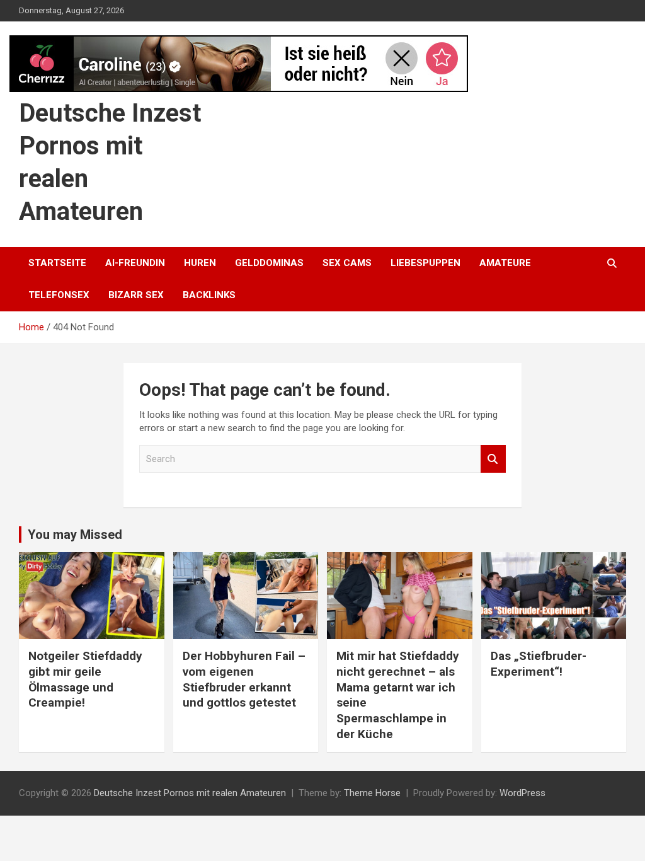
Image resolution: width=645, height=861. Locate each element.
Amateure (505, 263)
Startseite (57, 263)
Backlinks (209, 295)
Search (493, 459)
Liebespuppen (425, 263)
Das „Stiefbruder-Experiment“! (538, 664)
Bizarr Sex (136, 295)
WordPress (522, 793)
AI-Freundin (135, 263)
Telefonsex (58, 295)
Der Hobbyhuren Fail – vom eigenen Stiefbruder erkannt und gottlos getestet (244, 679)
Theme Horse (372, 793)
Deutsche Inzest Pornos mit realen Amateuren (190, 793)
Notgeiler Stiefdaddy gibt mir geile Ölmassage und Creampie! (85, 679)
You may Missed (75, 534)
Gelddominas (269, 263)
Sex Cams (347, 263)
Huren (200, 263)
